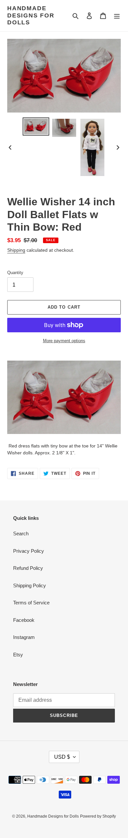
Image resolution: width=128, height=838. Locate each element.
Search (21, 533)
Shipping (16, 250)
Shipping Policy (29, 585)
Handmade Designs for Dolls (30, 15)
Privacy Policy (28, 551)
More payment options (64, 340)
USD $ (62, 757)
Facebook (23, 620)
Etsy (18, 654)
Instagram (24, 637)
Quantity (15, 272)
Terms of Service (31, 602)
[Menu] (117, 16)
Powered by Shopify (98, 816)
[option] (36, 126)
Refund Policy (28, 568)
